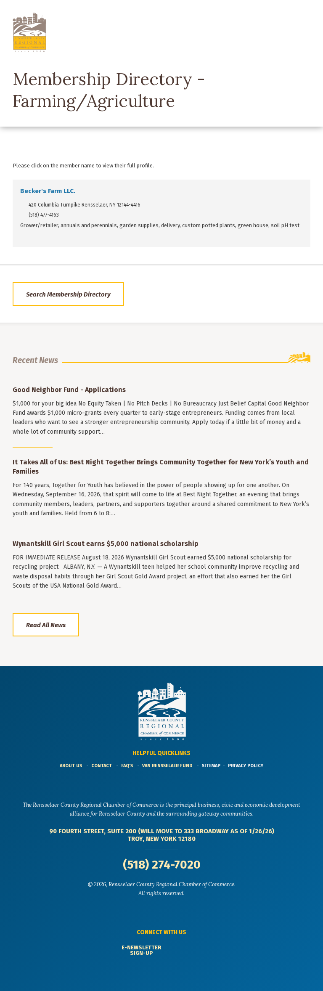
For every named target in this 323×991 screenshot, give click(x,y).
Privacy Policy (245, 765)
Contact (101, 765)
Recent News (35, 360)
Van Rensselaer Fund (167, 765)
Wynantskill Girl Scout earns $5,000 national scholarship (106, 544)
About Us (71, 765)
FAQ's (127, 765)
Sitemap (211, 765)
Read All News (46, 625)
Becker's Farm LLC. (47, 191)
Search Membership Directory (68, 294)
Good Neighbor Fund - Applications (69, 390)
